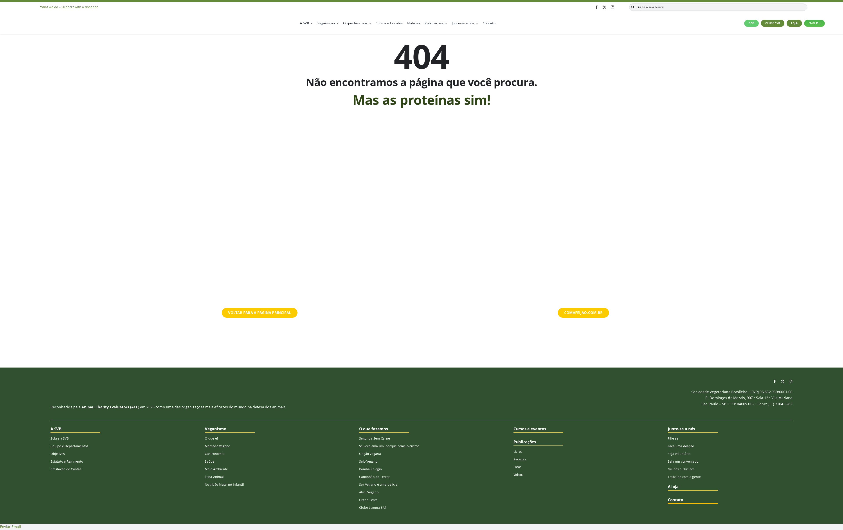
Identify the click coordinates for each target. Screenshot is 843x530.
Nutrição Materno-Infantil (224, 484)
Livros (517, 451)
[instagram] (612, 7)
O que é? (211, 438)
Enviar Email (10, 526)
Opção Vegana (370, 454)
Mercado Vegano (217, 446)
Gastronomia (214, 454)
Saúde (209, 461)
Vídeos (518, 474)
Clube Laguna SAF (372, 507)
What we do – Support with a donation (69, 7)
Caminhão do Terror (374, 477)
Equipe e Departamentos (69, 446)
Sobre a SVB (59, 438)
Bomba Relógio (370, 469)
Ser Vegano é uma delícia (378, 484)
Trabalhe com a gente (684, 477)
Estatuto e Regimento (66, 461)
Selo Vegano (368, 461)
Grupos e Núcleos (681, 469)
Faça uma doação (681, 446)
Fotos (517, 467)
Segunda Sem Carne (374, 438)
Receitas (519, 459)
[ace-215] (74, 385)
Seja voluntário (679, 454)
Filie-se (673, 438)
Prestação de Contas (65, 469)
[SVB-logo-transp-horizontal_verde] (34, 19)
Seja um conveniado (683, 461)
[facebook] (596, 7)
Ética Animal (214, 477)
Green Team (368, 500)
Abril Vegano (368, 492)
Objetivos (57, 454)
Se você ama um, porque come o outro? (389, 446)
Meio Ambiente (216, 469)
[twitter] (604, 7)
